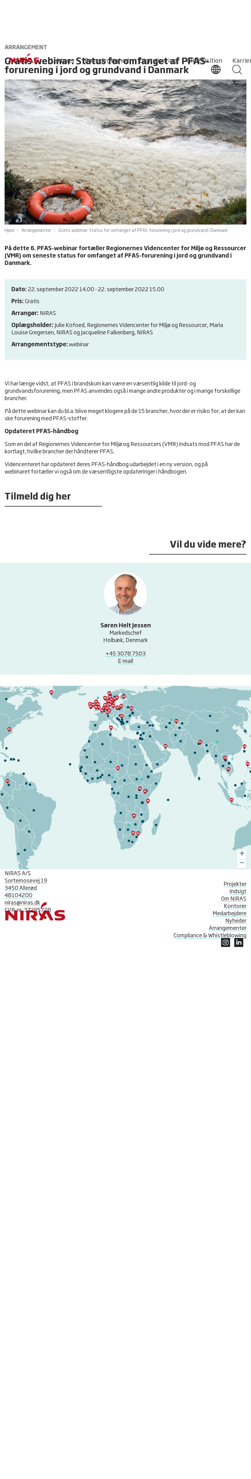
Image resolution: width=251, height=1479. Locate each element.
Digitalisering (158, 61)
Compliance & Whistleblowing (210, 935)
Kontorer (235, 906)
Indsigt (237, 891)
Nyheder (235, 921)
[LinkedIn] (225, 945)
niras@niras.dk (22, 903)
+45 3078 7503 (125, 654)
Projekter (234, 884)
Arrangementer (36, 231)
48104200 (18, 895)
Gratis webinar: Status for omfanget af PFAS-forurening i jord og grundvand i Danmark (143, 231)
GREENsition (204, 61)
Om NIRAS (233, 899)
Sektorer (62, 61)
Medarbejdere (229, 913)
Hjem (9, 231)
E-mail (125, 661)
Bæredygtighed (106, 61)
